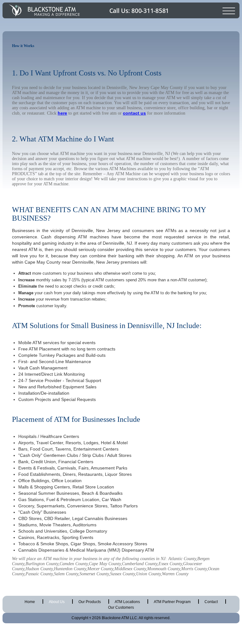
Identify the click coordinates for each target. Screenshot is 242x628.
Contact (211, 602)
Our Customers (121, 607)
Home (30, 602)
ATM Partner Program (172, 602)
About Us (57, 602)
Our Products (89, 602)
